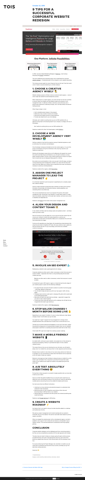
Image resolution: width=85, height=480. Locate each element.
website (58, 456)
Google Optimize (44, 398)
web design (53, 456)
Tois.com (80, 474)
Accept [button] (54, 478)
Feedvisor (58, 73)
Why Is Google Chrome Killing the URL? (71, 467)
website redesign (36, 80)
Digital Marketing (36, 454)
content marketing (40, 456)
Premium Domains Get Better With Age (33, 467)
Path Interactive (55, 305)
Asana (41, 200)
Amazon (41, 75)
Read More (58, 478)
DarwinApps (54, 169)
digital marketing (47, 456)
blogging (34, 456)
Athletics (61, 129)
